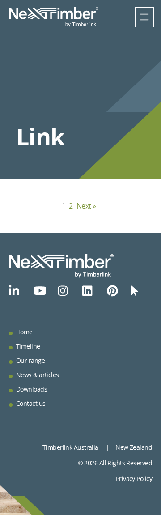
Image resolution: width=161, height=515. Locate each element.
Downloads (31, 389)
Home (24, 332)
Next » (86, 206)
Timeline (28, 346)
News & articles (37, 374)
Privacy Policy (134, 478)
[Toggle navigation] (144, 17)
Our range (30, 360)
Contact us (30, 403)
